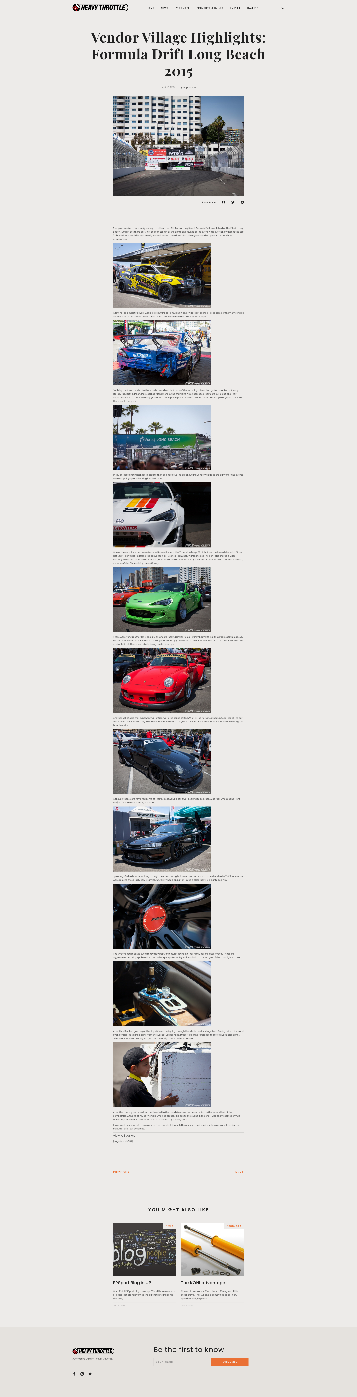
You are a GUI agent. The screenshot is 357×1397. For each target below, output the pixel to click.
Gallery (252, 8)
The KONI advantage (203, 1283)
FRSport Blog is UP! (133, 1283)
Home (150, 8)
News (164, 8)
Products (182, 8)
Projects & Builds (210, 8)
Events (235, 8)
